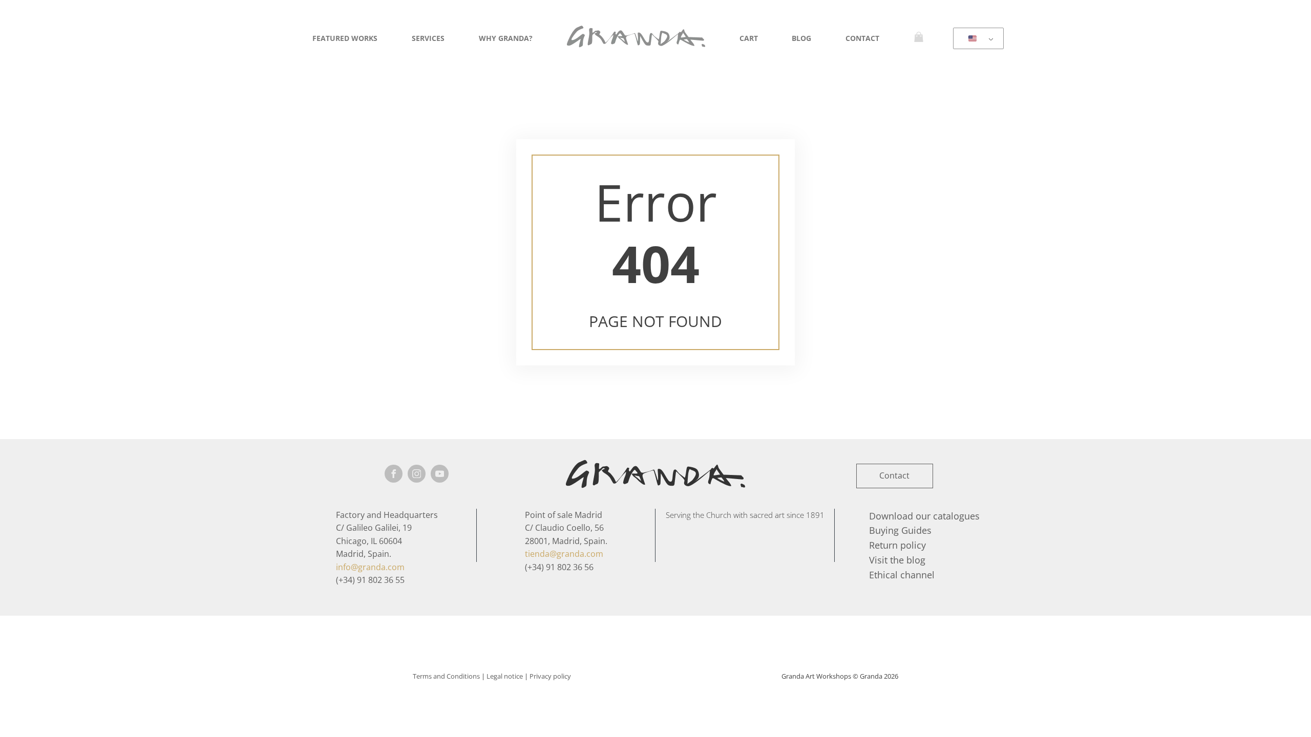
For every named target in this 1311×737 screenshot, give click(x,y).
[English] (976, 39)
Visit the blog (897, 560)
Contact (862, 38)
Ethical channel (902, 575)
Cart (748, 38)
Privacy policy (550, 676)
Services (428, 38)
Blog (801, 38)
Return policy (897, 545)
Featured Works (344, 38)
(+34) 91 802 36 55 (370, 580)
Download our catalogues (924, 516)
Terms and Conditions (446, 676)
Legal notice (505, 676)
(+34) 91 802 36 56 (559, 567)
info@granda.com (370, 567)
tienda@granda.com (564, 553)
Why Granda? (506, 38)
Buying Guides (900, 530)
